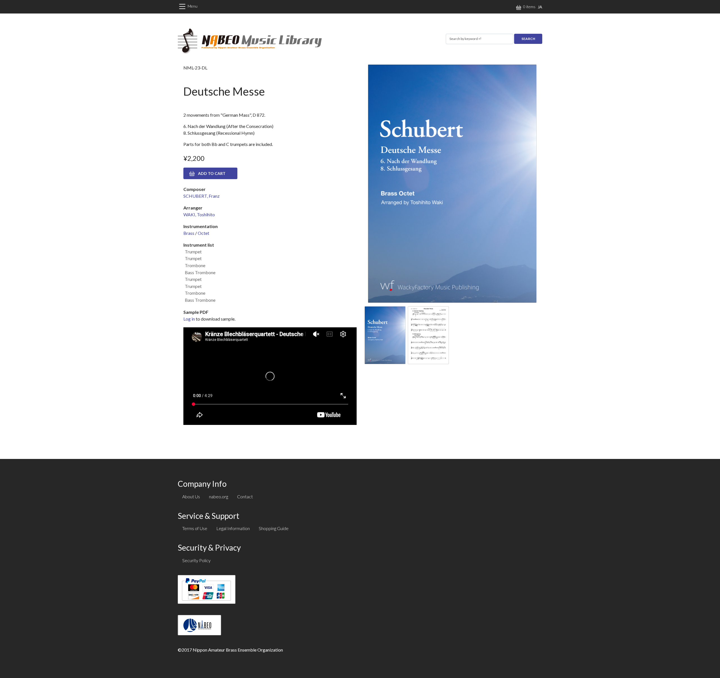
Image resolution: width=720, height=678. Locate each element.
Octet (203, 233)
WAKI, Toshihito (199, 214)
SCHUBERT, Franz (201, 196)
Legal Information (233, 528)
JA (540, 6)
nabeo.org (218, 496)
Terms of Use (194, 528)
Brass (188, 233)
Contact (245, 496)
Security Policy (196, 560)
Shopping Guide (274, 528)
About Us (191, 496)
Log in (189, 318)
